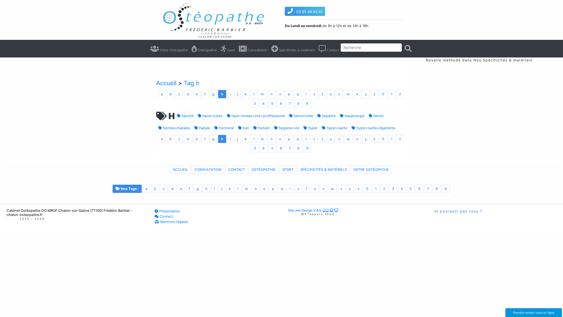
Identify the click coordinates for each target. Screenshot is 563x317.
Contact (332, 50)
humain (263, 128)
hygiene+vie (288, 128)
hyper (312, 128)
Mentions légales (173, 221)
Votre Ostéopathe (173, 50)
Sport (230, 50)
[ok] (408, 48)
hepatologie (354, 116)
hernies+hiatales (176, 128)
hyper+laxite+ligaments (375, 128)
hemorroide (303, 116)
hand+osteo (212, 116)
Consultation (257, 50)
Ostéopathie (207, 50)
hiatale (204, 128)
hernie (378, 116)
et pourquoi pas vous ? (457, 211)
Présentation (169, 211)
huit (245, 128)
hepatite (328, 116)
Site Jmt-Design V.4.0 (305, 210)
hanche (187, 116)
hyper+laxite (336, 128)
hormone (226, 128)
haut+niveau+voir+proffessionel (257, 116)
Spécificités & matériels (296, 50)
